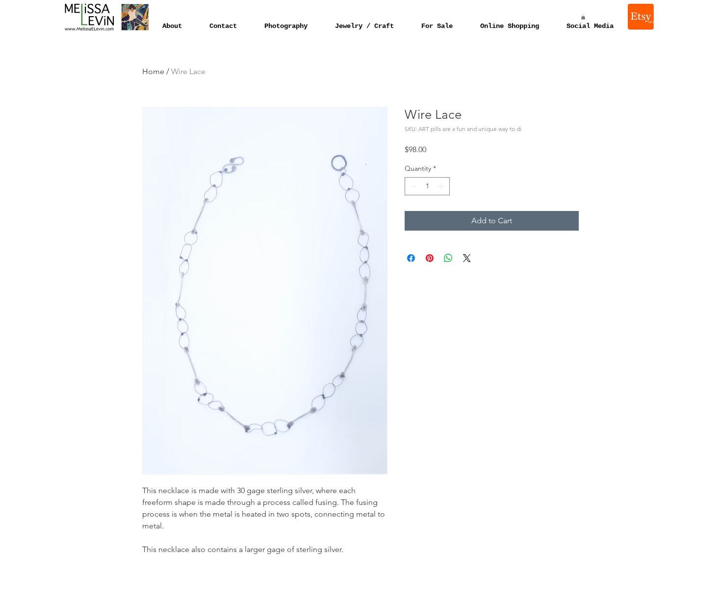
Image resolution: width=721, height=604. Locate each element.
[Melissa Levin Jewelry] (641, 16)
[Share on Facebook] (411, 258)
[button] (583, 17)
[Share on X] (467, 258)
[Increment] (442, 186)
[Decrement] (412, 186)
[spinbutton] (427, 186)
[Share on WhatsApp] (448, 258)
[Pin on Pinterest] (430, 258)
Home (153, 71)
